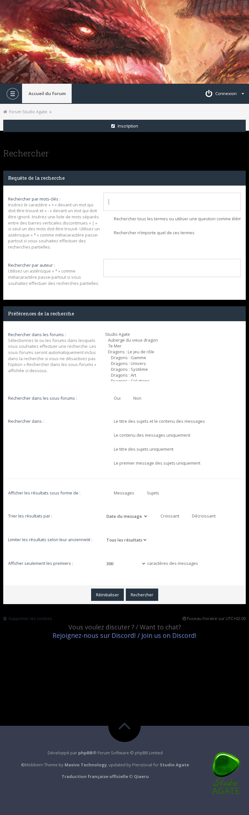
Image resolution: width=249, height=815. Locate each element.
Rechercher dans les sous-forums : (42, 398)
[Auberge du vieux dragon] (173, 340)
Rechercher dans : (26, 421)
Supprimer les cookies (29, 618)
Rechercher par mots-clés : (34, 199)
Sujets (152, 493)
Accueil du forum (47, 93)
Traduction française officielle (95, 776)
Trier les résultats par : (30, 516)
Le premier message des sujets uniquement (156, 463)
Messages (123, 493)
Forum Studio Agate (27, 112)
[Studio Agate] (173, 334)
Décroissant (203, 516)
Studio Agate (174, 765)
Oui (117, 398)
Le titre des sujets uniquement (143, 449)
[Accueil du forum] (124, 42)
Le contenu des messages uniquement (151, 435)
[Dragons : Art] (173, 375)
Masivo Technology (86, 765)
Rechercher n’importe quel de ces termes (154, 233)
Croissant (169, 516)
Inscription (126, 126)
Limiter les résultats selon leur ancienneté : (50, 539)
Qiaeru (141, 776)
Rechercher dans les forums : (37, 334)
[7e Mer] (173, 346)
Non (136, 398)
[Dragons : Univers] (173, 363)
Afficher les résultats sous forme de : (44, 493)
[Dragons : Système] (173, 369)
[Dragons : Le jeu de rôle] (173, 352)
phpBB (85, 753)
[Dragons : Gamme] (173, 357)
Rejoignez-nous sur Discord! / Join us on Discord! (124, 635)
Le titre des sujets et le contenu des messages (159, 421)
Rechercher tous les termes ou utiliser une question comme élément (177, 219)
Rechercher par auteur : (31, 265)
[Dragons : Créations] (173, 381)
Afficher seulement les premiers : (40, 563)
